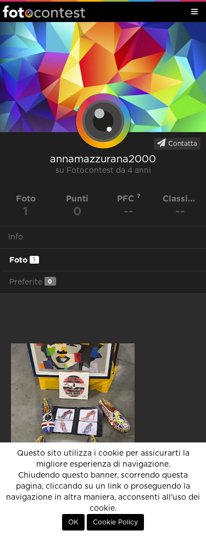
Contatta (181, 143)
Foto (22, 259)
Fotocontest (44, 11)
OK (73, 522)
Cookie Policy (115, 522)
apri (73, 425)
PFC (127, 198)
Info (15, 237)
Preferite (30, 282)
